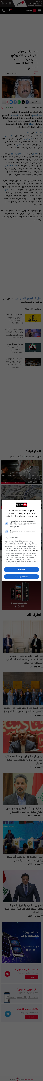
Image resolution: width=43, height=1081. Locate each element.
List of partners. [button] (33, 550)
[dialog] (21, 540)
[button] (21, 537)
